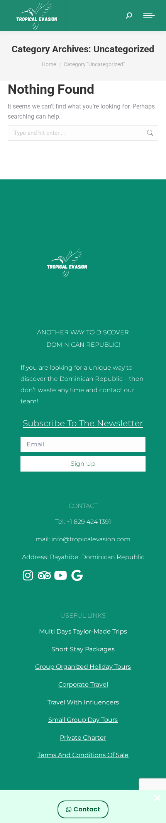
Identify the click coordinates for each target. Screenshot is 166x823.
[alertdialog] (83, 806)
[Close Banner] (157, 798)
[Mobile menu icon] (149, 15)
